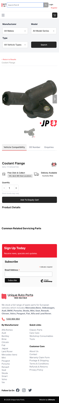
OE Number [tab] (34, 147)
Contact (33, 354)
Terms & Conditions (39, 363)
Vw (3, 382)
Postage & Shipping (39, 360)
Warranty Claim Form (40, 357)
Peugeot (6, 360)
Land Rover (7, 351)
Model (34, 24)
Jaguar (5, 348)
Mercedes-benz (9, 354)
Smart (5, 376)
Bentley (5, 336)
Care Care (34, 333)
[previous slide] (4, 99)
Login (51, 4)
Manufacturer (9, 24)
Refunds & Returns (39, 366)
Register (54, 8)
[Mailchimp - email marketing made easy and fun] (46, 283)
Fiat (3, 345)
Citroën (5, 342)
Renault (5, 367)
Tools (32, 339)
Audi (4, 333)
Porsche (6, 363)
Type (4, 38)
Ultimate (51, 400)
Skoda (5, 373)
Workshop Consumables (41, 336)
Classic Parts (36, 330)
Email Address (12, 270)
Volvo (4, 379)
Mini (4, 357)
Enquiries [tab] (49, 147)
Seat (4, 370)
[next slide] (55, 99)
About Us (34, 351)
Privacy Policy (36, 370)
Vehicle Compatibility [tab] (14, 147)
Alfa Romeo (7, 330)
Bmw (4, 339)
